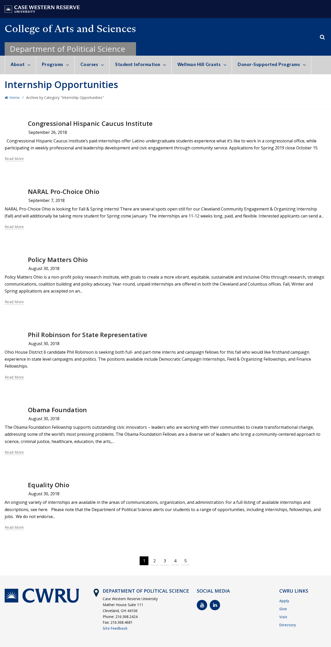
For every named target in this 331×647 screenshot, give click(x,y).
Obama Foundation (57, 409)
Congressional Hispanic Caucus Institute (90, 123)
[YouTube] (202, 605)
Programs (52, 64)
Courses (89, 64)
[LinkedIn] (215, 605)
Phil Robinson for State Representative (87, 334)
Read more (14, 158)
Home (14, 97)
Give (283, 608)
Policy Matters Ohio (58, 259)
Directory (287, 624)
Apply (284, 600)
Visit (283, 616)
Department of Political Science (67, 48)
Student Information (137, 64)
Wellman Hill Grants (199, 64)
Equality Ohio (48, 485)
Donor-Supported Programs (269, 64)
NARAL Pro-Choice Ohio (63, 191)
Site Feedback (115, 628)
